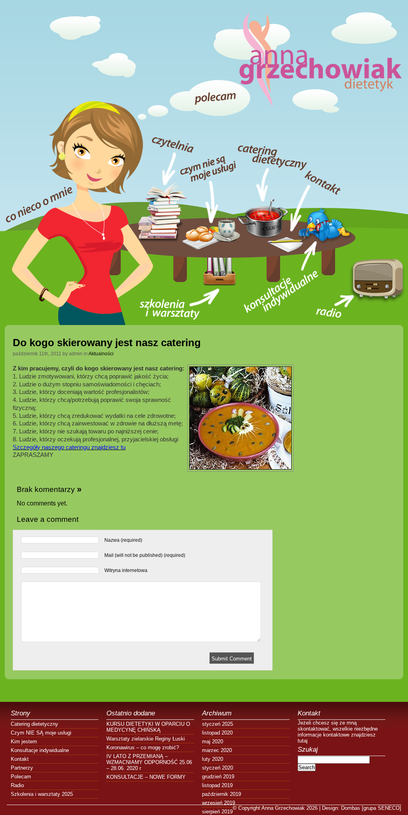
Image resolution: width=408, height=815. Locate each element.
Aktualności (101, 354)
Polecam (21, 777)
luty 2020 (212, 759)
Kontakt (20, 759)
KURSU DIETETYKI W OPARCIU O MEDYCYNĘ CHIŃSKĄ (148, 727)
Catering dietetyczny (34, 724)
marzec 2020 (217, 750)
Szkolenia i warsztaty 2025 (42, 794)
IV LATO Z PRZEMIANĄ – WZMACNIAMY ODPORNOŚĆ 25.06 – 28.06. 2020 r (149, 762)
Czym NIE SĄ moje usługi (41, 733)
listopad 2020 (217, 733)
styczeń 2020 (217, 768)
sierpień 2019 (217, 812)
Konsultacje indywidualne (40, 750)
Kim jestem (24, 741)
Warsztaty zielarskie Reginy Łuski (145, 739)
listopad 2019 (217, 785)
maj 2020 (212, 741)
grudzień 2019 (218, 777)
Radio (17, 785)
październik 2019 (221, 794)
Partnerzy (22, 768)
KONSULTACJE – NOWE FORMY (146, 777)
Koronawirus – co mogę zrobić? (142, 747)
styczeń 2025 (217, 724)
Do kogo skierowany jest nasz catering (107, 343)
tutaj (303, 741)
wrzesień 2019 (218, 803)
